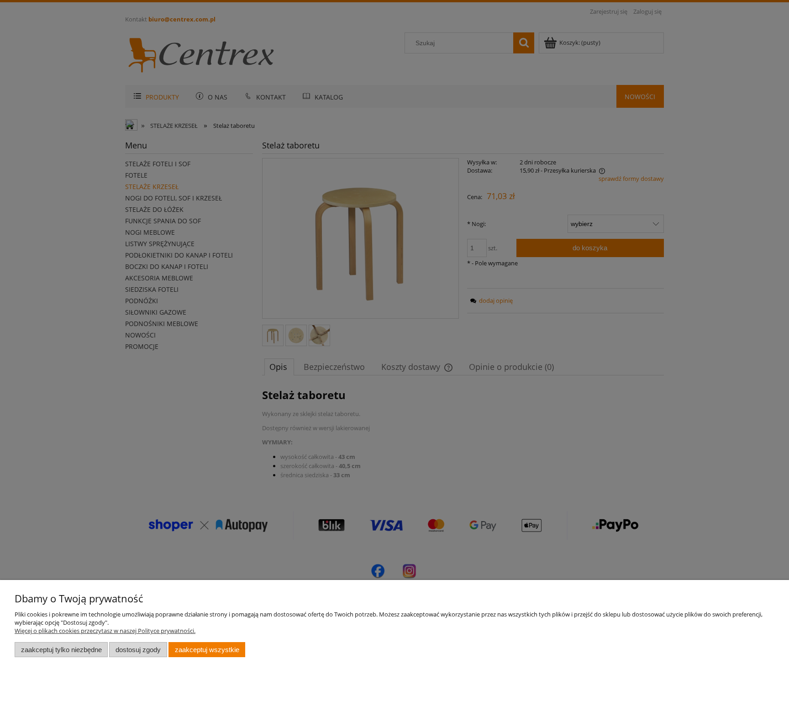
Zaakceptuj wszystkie (207, 650)
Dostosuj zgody (138, 650)
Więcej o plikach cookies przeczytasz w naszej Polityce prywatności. (105, 631)
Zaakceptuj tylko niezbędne (61, 650)
